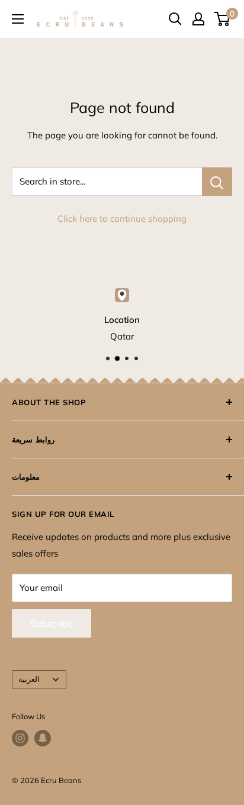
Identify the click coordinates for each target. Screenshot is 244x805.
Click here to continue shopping (122, 218)
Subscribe (51, 623)
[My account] (198, 18)
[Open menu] (18, 19)
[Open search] (175, 18)
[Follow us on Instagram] (20, 738)
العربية (29, 679)
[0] (222, 19)
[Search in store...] (217, 181)
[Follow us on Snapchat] (42, 738)
